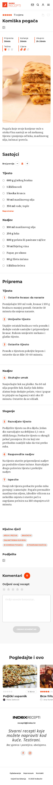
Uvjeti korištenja (18, 779)
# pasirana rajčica (36, 545)
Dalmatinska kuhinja (15, 540)
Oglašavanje (15, 773)
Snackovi (26, 535)
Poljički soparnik (15, 696)
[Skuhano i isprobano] (42, 15)
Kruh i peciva (10, 535)
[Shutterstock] (26, 89)
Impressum (28, 773)
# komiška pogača (13, 545)
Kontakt (39, 773)
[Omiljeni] (48, 15)
